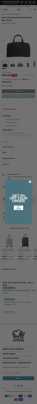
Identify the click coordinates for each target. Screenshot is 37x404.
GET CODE (18, 208)
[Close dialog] (30, 181)
